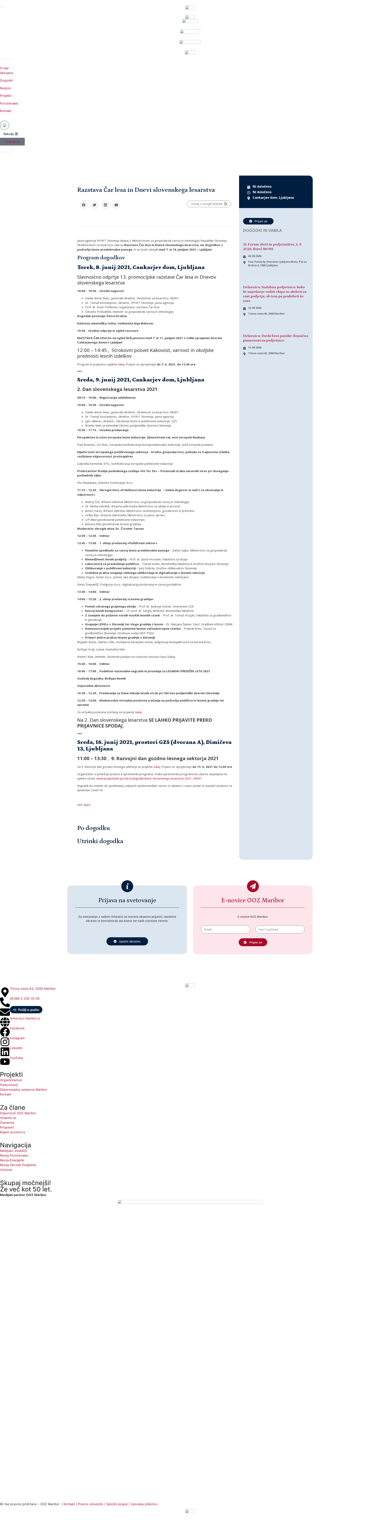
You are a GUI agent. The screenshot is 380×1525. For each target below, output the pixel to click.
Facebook (17, 1028)
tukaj (121, 364)
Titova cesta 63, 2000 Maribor (33, 989)
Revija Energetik (12, 1160)
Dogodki (6, 80)
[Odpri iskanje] (4, 125)
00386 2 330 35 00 (25, 998)
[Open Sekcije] (16, 133)
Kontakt (5, 111)
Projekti (5, 96)
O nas (4, 68)
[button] (83, 205)
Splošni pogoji (117, 1504)
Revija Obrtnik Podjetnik (18, 1165)
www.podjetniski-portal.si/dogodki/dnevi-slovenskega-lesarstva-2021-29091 (149, 778)
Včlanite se (8, 1118)
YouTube (16, 1058)
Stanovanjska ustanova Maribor (23, 1089)
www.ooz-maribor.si (25, 1018)
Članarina (7, 1123)
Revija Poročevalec (14, 1155)
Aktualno (6, 73)
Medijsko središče (13, 1151)
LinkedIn (16, 1048)
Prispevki (7, 1127)
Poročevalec (9, 103)
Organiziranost (11, 1080)
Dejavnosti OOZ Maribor (18, 1113)
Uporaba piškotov (145, 1504)
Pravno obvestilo (90, 1504)
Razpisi (5, 88)
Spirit (87, 805)
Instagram (17, 1038)
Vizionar (6, 1170)
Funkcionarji (9, 1085)
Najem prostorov (12, 1132)
